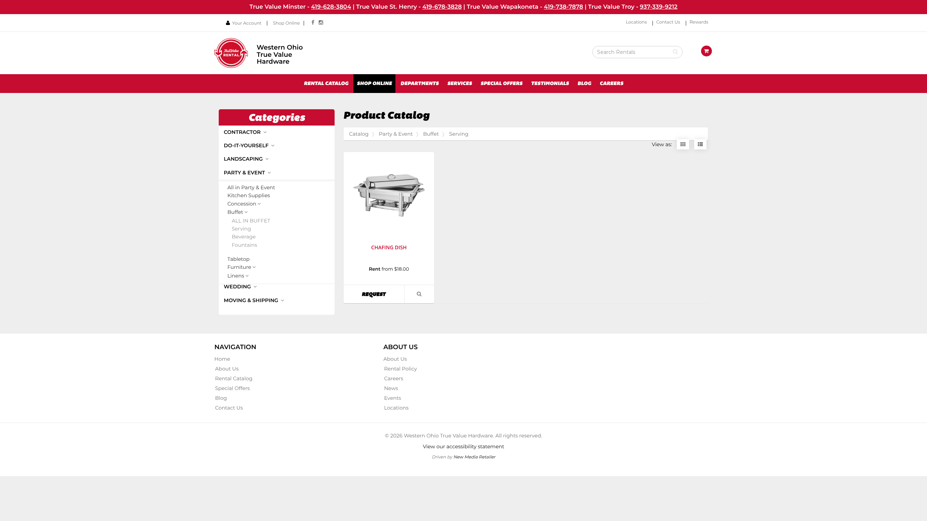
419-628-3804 (331, 6)
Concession (241, 204)
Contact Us (668, 22)
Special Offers (502, 84)
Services (459, 84)
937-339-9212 (659, 6)
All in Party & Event (251, 187)
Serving (241, 229)
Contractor (243, 132)
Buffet (235, 212)
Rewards (698, 22)
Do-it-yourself (247, 145)
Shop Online (286, 23)
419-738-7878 (563, 6)
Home (222, 359)
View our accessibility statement (463, 446)
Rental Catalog (326, 84)
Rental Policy (400, 368)
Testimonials (550, 84)
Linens (235, 276)
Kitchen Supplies (248, 195)
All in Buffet (251, 221)
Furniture (239, 267)
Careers (611, 84)
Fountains (244, 245)
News (391, 388)
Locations (636, 22)
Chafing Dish (389, 247)
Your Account (246, 23)
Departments (419, 84)
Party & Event (245, 172)
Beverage (244, 237)
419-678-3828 (442, 6)
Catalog (359, 134)
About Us (227, 368)
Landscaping (244, 159)
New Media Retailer (474, 456)
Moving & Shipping (252, 300)
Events (392, 398)
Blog (584, 84)
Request (383, 294)
